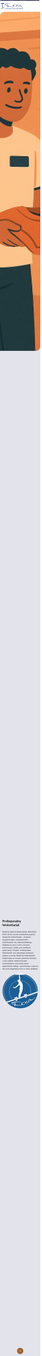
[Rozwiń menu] (20, 1351)
